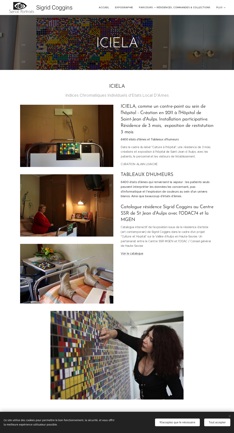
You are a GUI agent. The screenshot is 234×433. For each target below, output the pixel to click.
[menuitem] (105, 7)
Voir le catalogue (132, 253)
